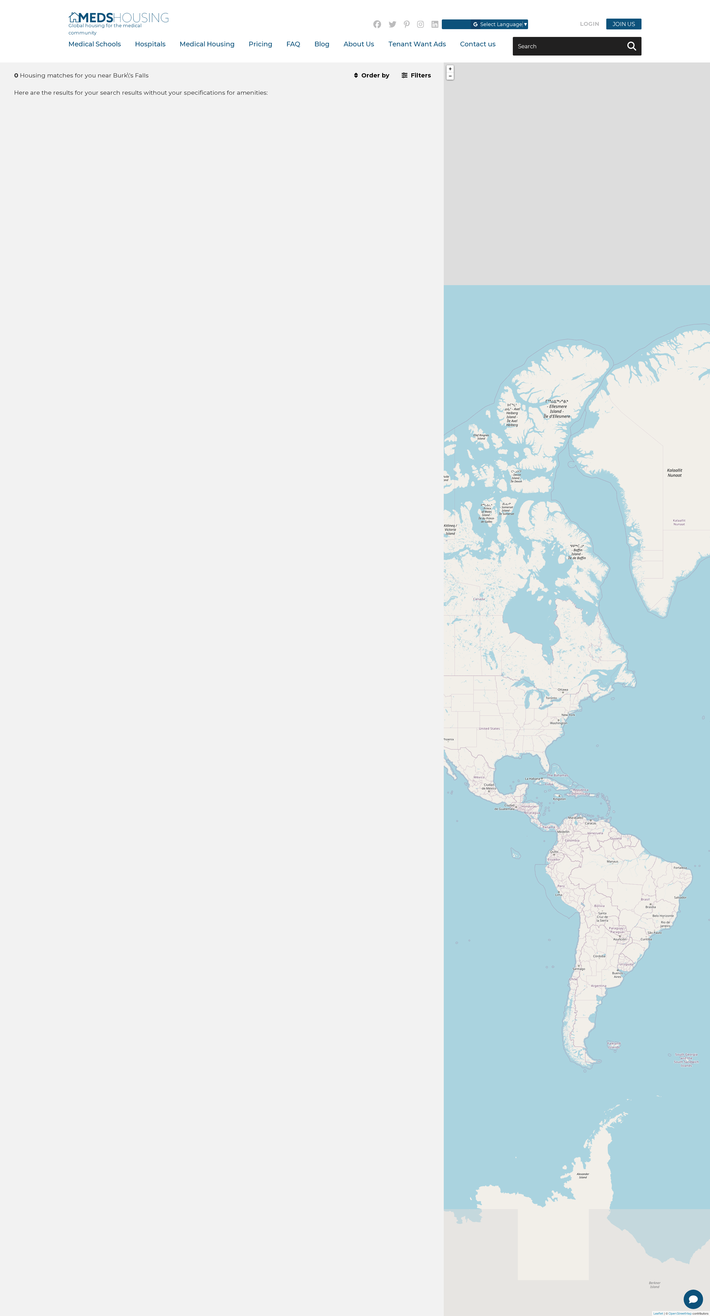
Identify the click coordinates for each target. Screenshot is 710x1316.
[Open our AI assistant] (693, 1299)
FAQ (293, 44)
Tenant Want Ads (417, 44)
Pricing (260, 44)
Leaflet (658, 1313)
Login (589, 24)
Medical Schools (95, 44)
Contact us (478, 44)
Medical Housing (207, 44)
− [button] (450, 76)
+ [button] (450, 69)
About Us (359, 44)
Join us (624, 24)
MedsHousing (118, 17)
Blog (322, 44)
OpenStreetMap (680, 1313)
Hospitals (150, 44)
